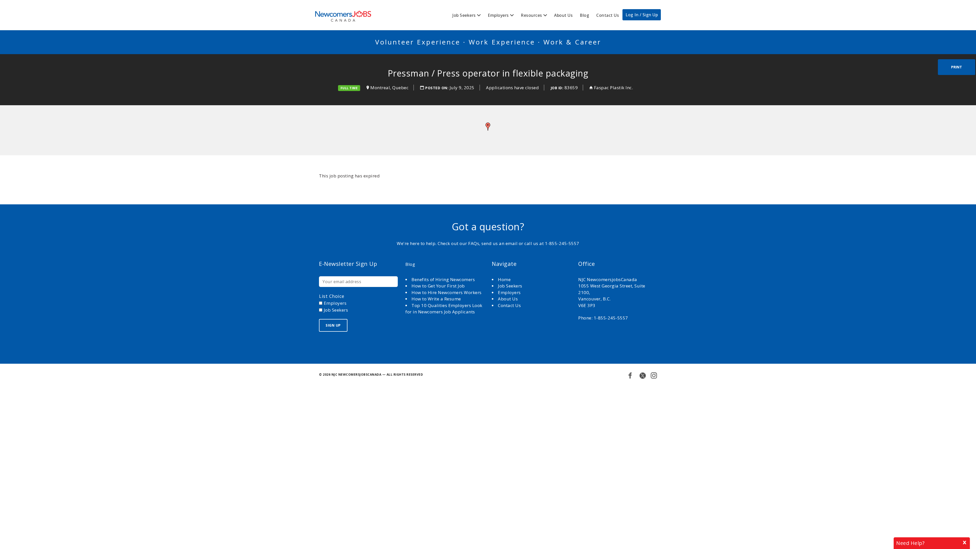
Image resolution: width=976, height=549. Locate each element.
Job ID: (557, 87)
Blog (584, 15)
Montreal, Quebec (389, 87)
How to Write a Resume (436, 299)
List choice (331, 296)
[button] (488, 127)
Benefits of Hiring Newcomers (443, 279)
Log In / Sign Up (642, 15)
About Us (563, 15)
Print (956, 67)
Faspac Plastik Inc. (613, 87)
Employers (498, 15)
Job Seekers (464, 15)
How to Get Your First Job (438, 286)
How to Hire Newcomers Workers (446, 292)
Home (505, 279)
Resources (531, 15)
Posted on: (437, 87)
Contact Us (607, 15)
